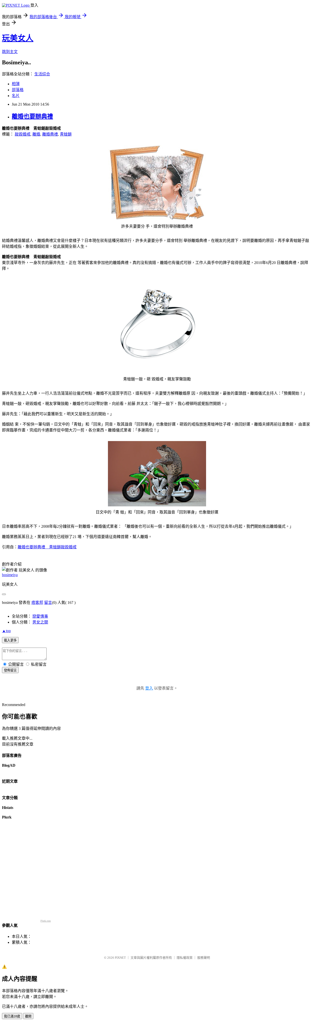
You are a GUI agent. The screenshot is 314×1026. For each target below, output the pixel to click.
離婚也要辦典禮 (32, 116)
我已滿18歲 (12, 1016)
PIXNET (120, 957)
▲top (6, 631)
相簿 (16, 84)
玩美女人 (17, 38)
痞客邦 (37, 602)
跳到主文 (10, 52)
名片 (16, 96)
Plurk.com (45, 920)
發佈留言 (10, 670)
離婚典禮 (50, 134)
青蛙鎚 (66, 134)
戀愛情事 (40, 616)
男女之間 (40, 622)
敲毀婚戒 (22, 134)
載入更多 (10, 640)
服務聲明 (203, 957)
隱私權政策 (185, 957)
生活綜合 (42, 74)
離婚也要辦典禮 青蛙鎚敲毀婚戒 (47, 547)
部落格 (18, 90)
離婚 (36, 134)
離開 (28, 1016)
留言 (48, 602)
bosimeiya (10, 575)
